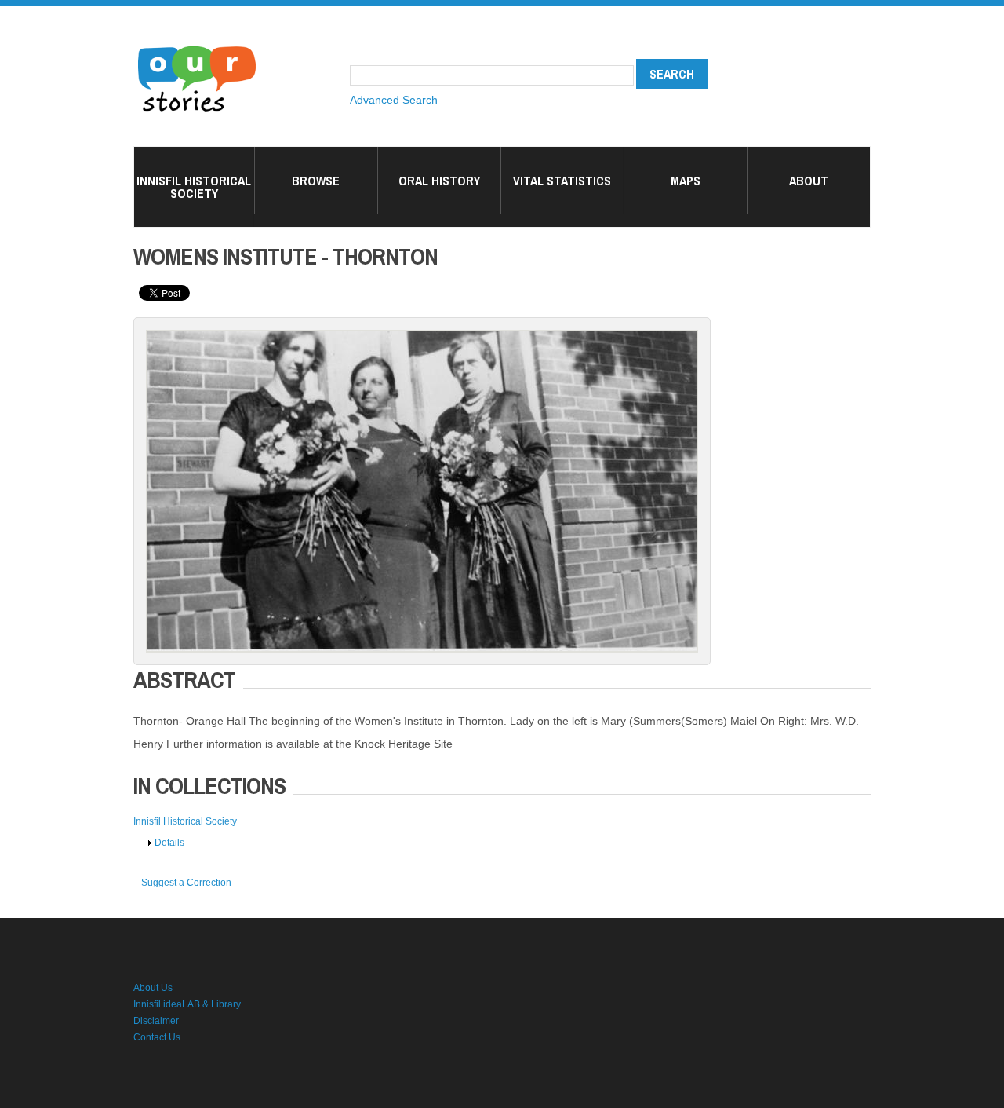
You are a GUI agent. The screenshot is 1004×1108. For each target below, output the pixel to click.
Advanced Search (394, 99)
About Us (153, 987)
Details (169, 842)
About (808, 180)
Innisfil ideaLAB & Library (187, 1004)
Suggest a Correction (186, 882)
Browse (316, 180)
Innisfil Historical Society (193, 187)
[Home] (197, 47)
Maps (685, 180)
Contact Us (156, 1037)
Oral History (439, 180)
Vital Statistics (562, 180)
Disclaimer (156, 1020)
